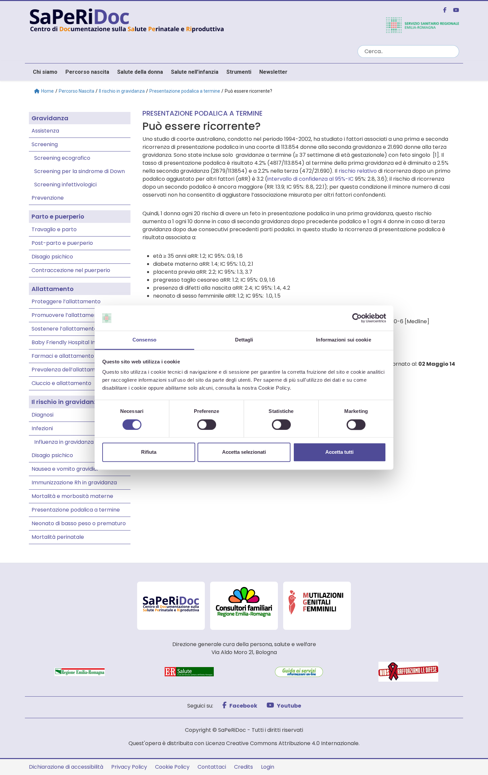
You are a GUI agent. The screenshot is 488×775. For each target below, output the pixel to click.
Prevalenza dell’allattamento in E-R (78, 369)
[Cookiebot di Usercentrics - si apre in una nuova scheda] (357, 318)
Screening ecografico (62, 158)
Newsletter (273, 72)
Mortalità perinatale (58, 537)
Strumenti (238, 72)
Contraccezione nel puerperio (71, 270)
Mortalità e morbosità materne (72, 496)
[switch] (206, 424)
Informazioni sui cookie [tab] (343, 340)
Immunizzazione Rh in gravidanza (74, 482)
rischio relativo (358, 171)
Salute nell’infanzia (194, 72)
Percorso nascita (87, 72)
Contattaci (212, 767)
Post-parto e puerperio (62, 243)
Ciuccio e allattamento (61, 383)
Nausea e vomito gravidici (65, 469)
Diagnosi (42, 415)
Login (267, 767)
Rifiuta (148, 452)
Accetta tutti (339, 452)
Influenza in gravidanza (64, 442)
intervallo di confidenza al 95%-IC (310, 179)
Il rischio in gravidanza (122, 91)
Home (47, 91)
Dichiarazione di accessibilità (66, 767)
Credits (243, 767)
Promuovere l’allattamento (67, 315)
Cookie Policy (172, 767)
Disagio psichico (52, 256)
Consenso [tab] (144, 340)
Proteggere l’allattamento (66, 301)
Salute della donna (140, 72)
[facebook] (442, 10)
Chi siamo (45, 72)
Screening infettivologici (65, 184)
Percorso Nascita (76, 91)
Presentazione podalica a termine (184, 91)
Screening (45, 144)
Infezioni (42, 428)
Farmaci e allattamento (63, 356)
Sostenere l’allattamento (64, 329)
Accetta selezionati (244, 452)
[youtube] (453, 10)
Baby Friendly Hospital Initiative (72, 342)
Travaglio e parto (54, 229)
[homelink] (189, 19)
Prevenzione (48, 198)
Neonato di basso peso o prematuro (79, 523)
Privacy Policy (129, 767)
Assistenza (45, 131)
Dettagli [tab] (244, 340)
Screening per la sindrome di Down (79, 171)
